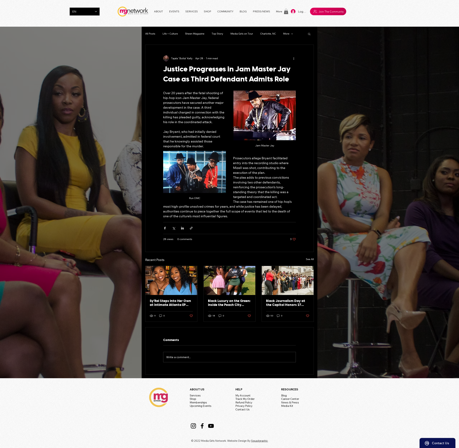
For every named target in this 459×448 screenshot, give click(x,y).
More (286, 33)
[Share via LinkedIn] (182, 228)
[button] (174, 11)
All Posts (150, 33)
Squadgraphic (259, 440)
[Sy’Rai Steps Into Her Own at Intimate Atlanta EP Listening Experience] (171, 280)
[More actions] (294, 58)
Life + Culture (170, 33)
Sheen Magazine (194, 33)
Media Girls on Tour (241, 33)
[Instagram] (193, 425)
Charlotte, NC (268, 33)
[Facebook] (202, 425)
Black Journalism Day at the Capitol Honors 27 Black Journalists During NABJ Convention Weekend (287, 303)
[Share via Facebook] (165, 228)
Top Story (217, 33)
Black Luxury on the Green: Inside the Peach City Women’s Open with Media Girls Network (229, 303)
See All (310, 259)
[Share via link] (191, 228)
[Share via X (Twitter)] (173, 228)
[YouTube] (210, 425)
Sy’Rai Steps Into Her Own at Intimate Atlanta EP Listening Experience (170, 303)
